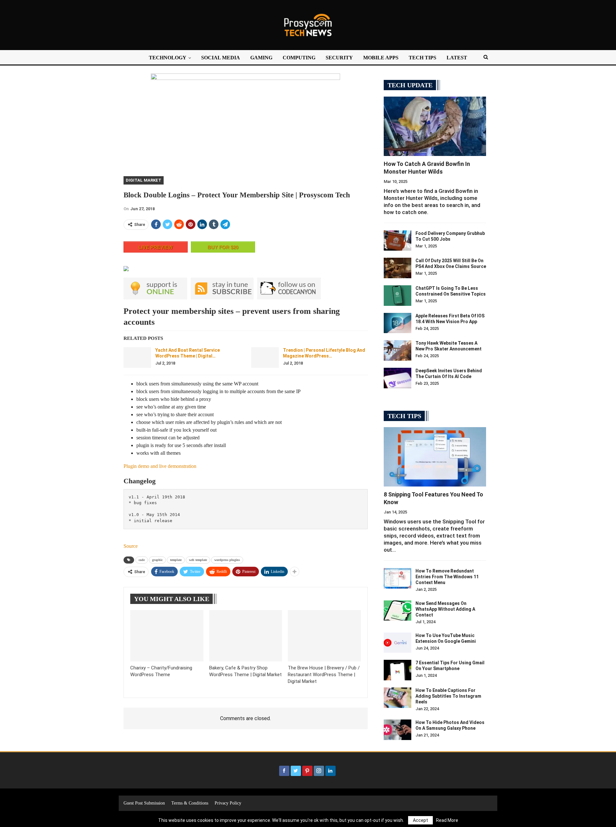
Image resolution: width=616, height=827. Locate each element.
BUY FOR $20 (223, 247)
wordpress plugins (227, 560)
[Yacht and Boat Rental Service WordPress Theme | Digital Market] (137, 357)
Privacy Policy (228, 803)
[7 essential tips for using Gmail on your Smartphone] (397, 670)
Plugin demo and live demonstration (160, 466)
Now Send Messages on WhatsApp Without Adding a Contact (445, 609)
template (176, 560)
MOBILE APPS (380, 57)
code (142, 560)
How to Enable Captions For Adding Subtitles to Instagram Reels (448, 696)
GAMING (261, 57)
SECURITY (339, 57)
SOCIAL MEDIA (220, 57)
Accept (420, 820)
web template (198, 560)
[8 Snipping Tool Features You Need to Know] (435, 457)
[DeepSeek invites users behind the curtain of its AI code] (397, 378)
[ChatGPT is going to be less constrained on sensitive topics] (397, 295)
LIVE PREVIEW (156, 247)
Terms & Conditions (189, 803)
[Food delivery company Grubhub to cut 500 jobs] (397, 240)
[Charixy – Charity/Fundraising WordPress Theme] (166, 635)
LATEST (457, 57)
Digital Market (143, 180)
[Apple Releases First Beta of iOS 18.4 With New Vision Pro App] (397, 323)
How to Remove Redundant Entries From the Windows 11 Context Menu (447, 576)
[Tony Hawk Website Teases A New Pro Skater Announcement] (397, 350)
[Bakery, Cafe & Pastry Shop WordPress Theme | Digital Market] (245, 635)
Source (131, 546)
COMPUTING (299, 57)
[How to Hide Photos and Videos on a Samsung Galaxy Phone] (397, 729)
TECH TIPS (422, 57)
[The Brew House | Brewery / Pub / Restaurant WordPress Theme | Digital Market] (324, 635)
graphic (157, 560)
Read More (447, 820)
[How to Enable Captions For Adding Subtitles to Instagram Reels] (397, 697)
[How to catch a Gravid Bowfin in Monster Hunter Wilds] (435, 126)
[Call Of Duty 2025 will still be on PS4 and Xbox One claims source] (397, 268)
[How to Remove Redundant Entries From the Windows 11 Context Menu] (397, 578)
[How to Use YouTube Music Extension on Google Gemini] (397, 643)
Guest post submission (144, 803)
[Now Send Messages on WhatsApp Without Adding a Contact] (397, 610)
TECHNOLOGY (167, 57)
